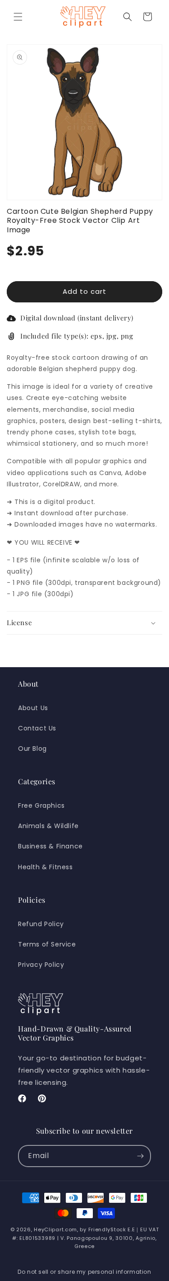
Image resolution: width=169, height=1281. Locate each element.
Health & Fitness (45, 866)
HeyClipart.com (55, 1229)
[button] (18, 17)
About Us (33, 707)
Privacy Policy (41, 964)
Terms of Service (47, 944)
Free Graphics (41, 805)
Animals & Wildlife (48, 825)
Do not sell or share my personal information (84, 1272)
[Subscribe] (140, 1156)
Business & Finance (50, 846)
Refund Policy (41, 923)
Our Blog (32, 748)
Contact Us (37, 728)
